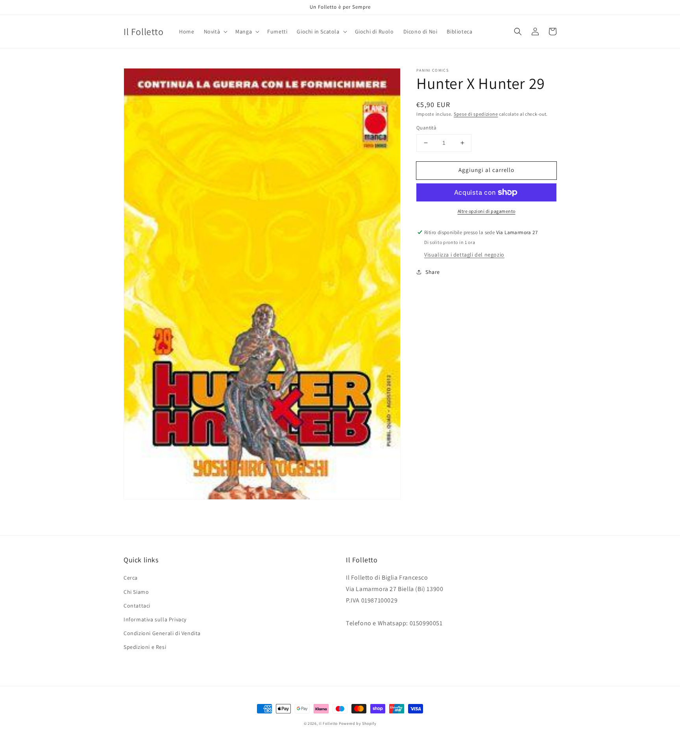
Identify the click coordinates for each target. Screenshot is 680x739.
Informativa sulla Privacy (155, 619)
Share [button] (432, 271)
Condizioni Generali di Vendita (162, 633)
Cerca (131, 577)
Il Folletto (328, 723)
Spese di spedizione (476, 114)
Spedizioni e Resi (145, 646)
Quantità (426, 127)
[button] (215, 31)
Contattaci (137, 605)
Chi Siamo (136, 591)
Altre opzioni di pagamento (487, 211)
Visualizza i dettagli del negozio (464, 254)
